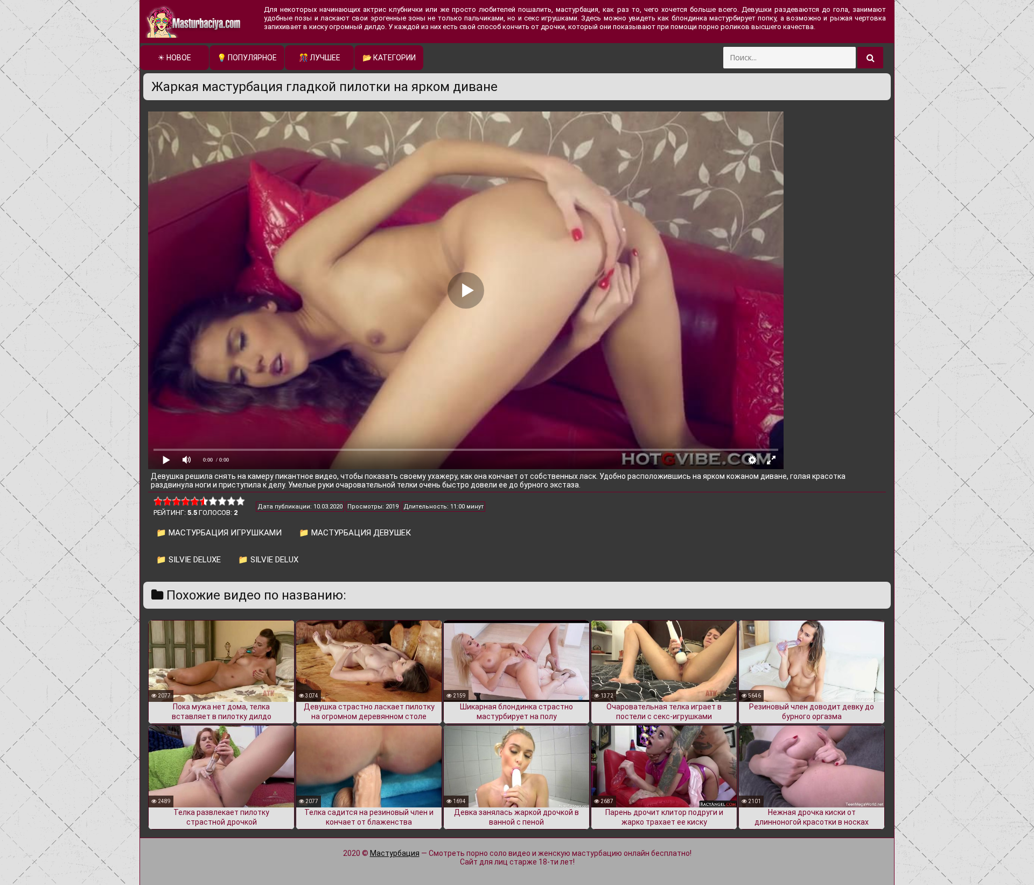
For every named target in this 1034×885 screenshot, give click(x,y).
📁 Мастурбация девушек (355, 533)
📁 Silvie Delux (268, 560)
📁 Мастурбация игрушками (219, 533)
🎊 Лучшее (319, 57)
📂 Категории (389, 57)
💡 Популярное (247, 57)
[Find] (870, 57)
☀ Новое (174, 57)
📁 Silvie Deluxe (188, 560)
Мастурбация (395, 853)
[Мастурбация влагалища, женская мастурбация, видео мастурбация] (193, 21)
